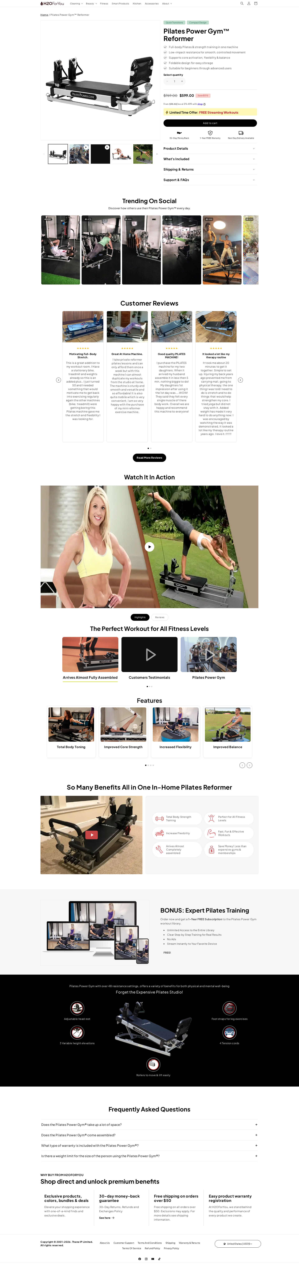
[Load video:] (149, 547)
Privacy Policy (171, 1248)
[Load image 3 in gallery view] (143, 154)
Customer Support (124, 1242)
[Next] (240, 380)
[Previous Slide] (242, 765)
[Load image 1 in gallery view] (58, 154)
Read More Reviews (149, 457)
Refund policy (152, 1248)
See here (105, 1217)
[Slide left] (43, 154)
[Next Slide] (249, 765)
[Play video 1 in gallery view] (79, 154)
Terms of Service (131, 1248)
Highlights (140, 617)
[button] (76, 3)
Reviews (159, 617)
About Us (105, 1242)
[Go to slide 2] (150, 448)
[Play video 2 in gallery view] (100, 154)
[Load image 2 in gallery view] (121, 154)
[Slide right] (157, 154)
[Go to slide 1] (148, 448)
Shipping (170, 1242)
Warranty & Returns (189, 1242)
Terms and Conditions (150, 1242)
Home (44, 14)
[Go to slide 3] (151, 686)
